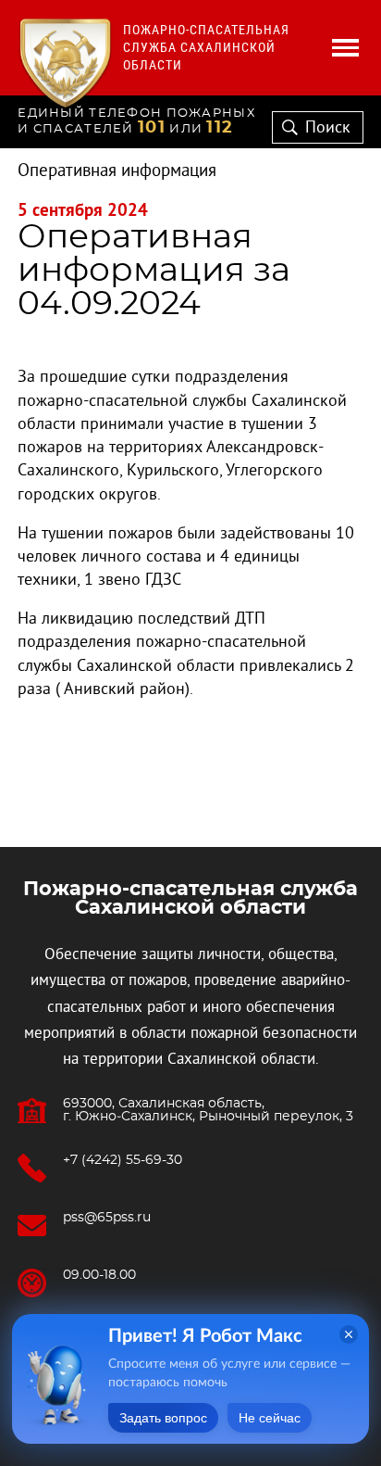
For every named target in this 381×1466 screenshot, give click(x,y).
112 (219, 128)
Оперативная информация (117, 170)
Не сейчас (270, 1417)
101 (152, 128)
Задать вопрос (163, 1417)
